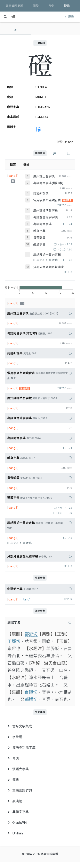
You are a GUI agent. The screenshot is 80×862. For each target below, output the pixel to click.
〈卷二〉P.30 (64, 249)
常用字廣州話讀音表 (47, 200)
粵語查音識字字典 (45, 217)
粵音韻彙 (39, 238)
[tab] (15, 30)
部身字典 (39, 231)
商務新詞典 (41, 193)
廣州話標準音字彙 (45, 210)
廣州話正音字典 (44, 176)
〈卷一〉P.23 (64, 244)
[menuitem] (40, 726)
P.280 (68, 599)
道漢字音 (39, 244)
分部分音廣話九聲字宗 (48, 267)
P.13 (69, 272)
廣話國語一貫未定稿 (47, 255)
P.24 (69, 224)
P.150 (66, 205)
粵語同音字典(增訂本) (48, 183)
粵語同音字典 (42, 224)
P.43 (69, 260)
